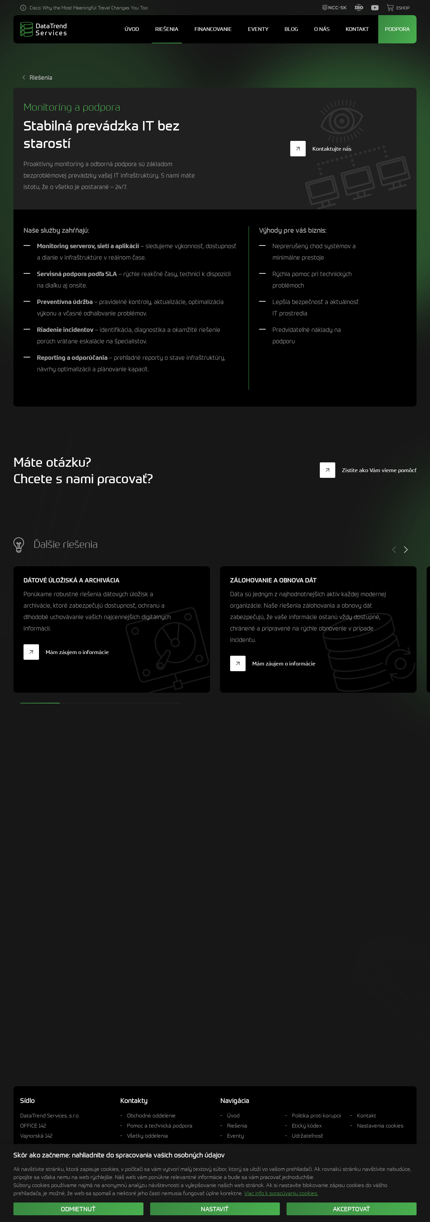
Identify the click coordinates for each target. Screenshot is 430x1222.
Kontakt (366, 1115)
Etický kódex (307, 1125)
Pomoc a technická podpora (159, 1125)
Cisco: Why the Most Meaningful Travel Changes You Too (89, 7)
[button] (405, 549)
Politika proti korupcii (316, 1115)
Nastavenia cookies (380, 1125)
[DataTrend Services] (43, 29)
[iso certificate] (359, 7)
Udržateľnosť (307, 1135)
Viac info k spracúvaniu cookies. (281, 1193)
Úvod (233, 1115)
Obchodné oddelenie (151, 1115)
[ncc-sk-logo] (334, 7)
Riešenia (237, 1125)
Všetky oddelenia (147, 1135)
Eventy (235, 1135)
